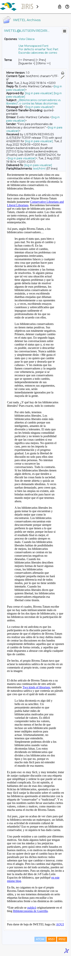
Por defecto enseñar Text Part (38, 49)
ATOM (40, 939)
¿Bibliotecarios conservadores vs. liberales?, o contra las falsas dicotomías (33, 101)
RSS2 (62, 939)
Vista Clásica (26, 39)
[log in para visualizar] (39, 93)
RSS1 (51, 939)
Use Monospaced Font (33, 46)
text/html (39, 168)
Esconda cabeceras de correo (37, 52)
